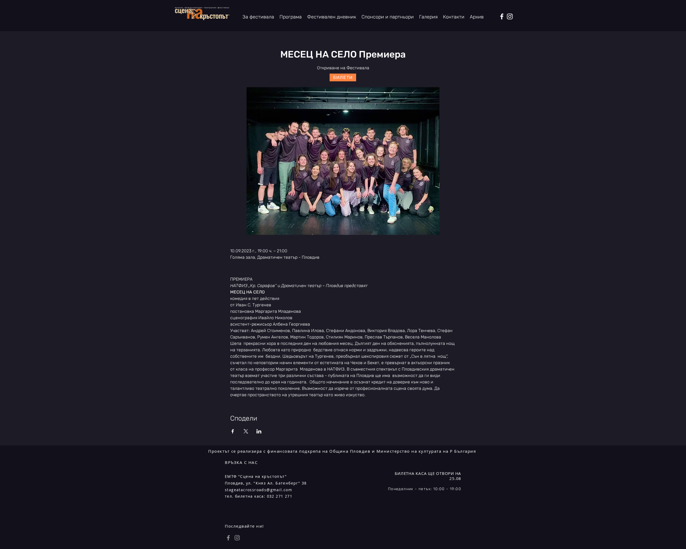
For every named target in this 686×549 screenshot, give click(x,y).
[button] (476, 16)
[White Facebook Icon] (502, 16)
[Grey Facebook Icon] (228, 537)
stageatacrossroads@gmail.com (258, 489)
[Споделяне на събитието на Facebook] (232, 431)
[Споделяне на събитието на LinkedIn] (259, 431)
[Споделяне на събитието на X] (245, 431)
